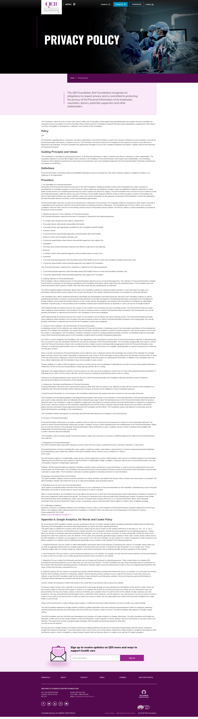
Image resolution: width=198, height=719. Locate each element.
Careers (122, 677)
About (63, 677)
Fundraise (136, 4)
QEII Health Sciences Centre (125, 713)
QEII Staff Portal (146, 677)
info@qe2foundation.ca (84, 696)
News (102, 677)
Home (72, 78)
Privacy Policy (109, 713)
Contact (84, 677)
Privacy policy (83, 78)
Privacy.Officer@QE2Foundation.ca (58, 515)
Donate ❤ (120, 4)
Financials (45, 677)
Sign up (132, 658)
